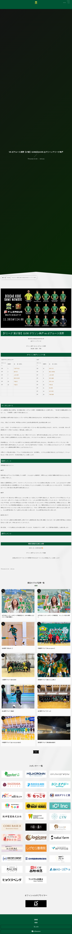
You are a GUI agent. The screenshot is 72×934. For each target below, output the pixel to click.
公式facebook (36, 931)
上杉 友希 (16, 375)
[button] (68, 2)
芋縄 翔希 (51, 394)
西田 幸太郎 (17, 378)
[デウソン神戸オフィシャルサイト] (36, 3)
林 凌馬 (51, 388)
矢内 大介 (51, 368)
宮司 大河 (51, 381)
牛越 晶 (15, 381)
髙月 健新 (51, 378)
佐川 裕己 (51, 391)
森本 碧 (15, 371)
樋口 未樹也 (52, 371)
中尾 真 (51, 384)
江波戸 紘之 (17, 368)
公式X (37, 926)
